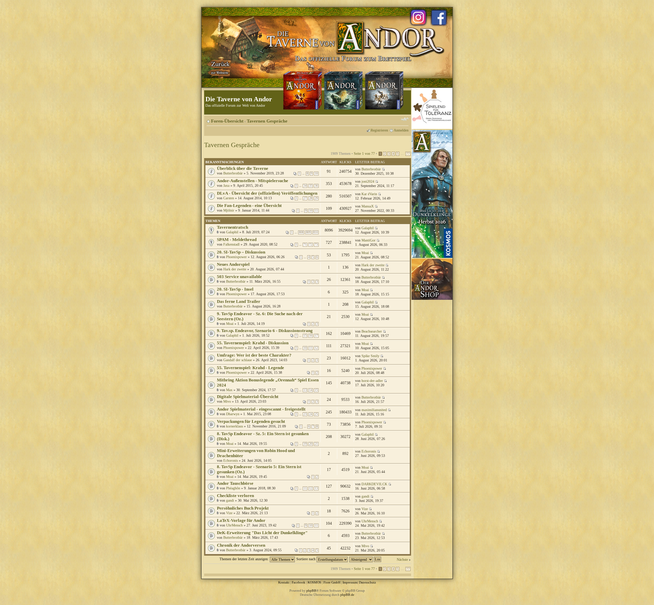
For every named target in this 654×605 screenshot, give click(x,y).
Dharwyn (232, 414)
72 (310, 244)
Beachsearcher (371, 331)
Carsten (228, 198)
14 (310, 390)
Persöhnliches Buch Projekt (243, 508)
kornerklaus (234, 426)
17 (316, 335)
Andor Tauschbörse (235, 483)
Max (229, 390)
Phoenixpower (236, 257)
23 (305, 414)
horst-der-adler (372, 381)
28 (310, 198)
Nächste (402, 559)
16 (310, 335)
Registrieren (379, 130)
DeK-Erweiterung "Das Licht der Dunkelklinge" (262, 532)
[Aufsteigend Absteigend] (365, 559)
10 (316, 173)
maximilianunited (374, 410)
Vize (229, 513)
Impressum (350, 582)
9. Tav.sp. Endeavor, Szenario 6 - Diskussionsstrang (265, 330)
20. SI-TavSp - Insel (235, 289)
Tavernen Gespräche (267, 121)
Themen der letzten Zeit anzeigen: (244, 559)
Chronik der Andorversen (241, 545)
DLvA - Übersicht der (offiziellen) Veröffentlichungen (267, 193)
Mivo (227, 401)
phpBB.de (347, 595)
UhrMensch (234, 525)
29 (316, 198)
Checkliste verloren (235, 495)
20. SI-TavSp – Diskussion (241, 252)
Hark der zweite (234, 269)
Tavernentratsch (232, 227)
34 (305, 186)
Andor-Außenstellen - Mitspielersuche (252, 180)
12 (316, 348)
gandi (230, 500)
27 (305, 198)
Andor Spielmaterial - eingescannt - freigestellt (261, 409)
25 (316, 414)
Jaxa (226, 185)
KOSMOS (314, 582)
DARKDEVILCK (374, 484)
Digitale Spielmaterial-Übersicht (247, 396)
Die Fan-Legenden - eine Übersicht (249, 205)
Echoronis (230, 460)
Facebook (298, 582)
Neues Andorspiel (233, 264)
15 (305, 335)
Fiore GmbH (331, 582)
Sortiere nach (306, 559)
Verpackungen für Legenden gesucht (251, 421)
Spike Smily (370, 356)
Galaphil (232, 232)
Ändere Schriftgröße (404, 119)
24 (310, 414)
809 (308, 232)
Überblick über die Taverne (242, 168)
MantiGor (368, 240)
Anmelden (401, 130)
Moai (365, 253)
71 (305, 244)
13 (305, 390)
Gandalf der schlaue (237, 360)
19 (305, 444)
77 (408, 154)
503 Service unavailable (239, 276)
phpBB (311, 590)
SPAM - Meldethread (236, 239)
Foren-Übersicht (227, 121)
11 (316, 210)
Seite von (364, 153)
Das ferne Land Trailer (238, 301)
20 (310, 444)
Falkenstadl (231, 244)
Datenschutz (367, 582)
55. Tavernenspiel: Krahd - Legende (250, 367)
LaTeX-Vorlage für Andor (241, 520)
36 (316, 186)
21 (316, 444)
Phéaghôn (233, 488)
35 (310, 186)
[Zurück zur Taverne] (219, 67)
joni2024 (367, 181)
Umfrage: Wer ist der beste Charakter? (254, 355)
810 (315, 232)
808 (301, 232)
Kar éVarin (369, 194)
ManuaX (367, 206)
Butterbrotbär (233, 173)
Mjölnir (228, 210)
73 (316, 244)
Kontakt (283, 582)
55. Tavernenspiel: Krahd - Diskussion (252, 342)
